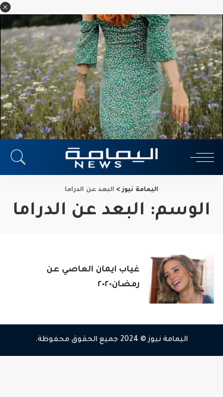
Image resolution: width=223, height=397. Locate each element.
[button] (5, 7)
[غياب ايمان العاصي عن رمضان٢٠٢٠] (181, 279)
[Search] (21, 157)
